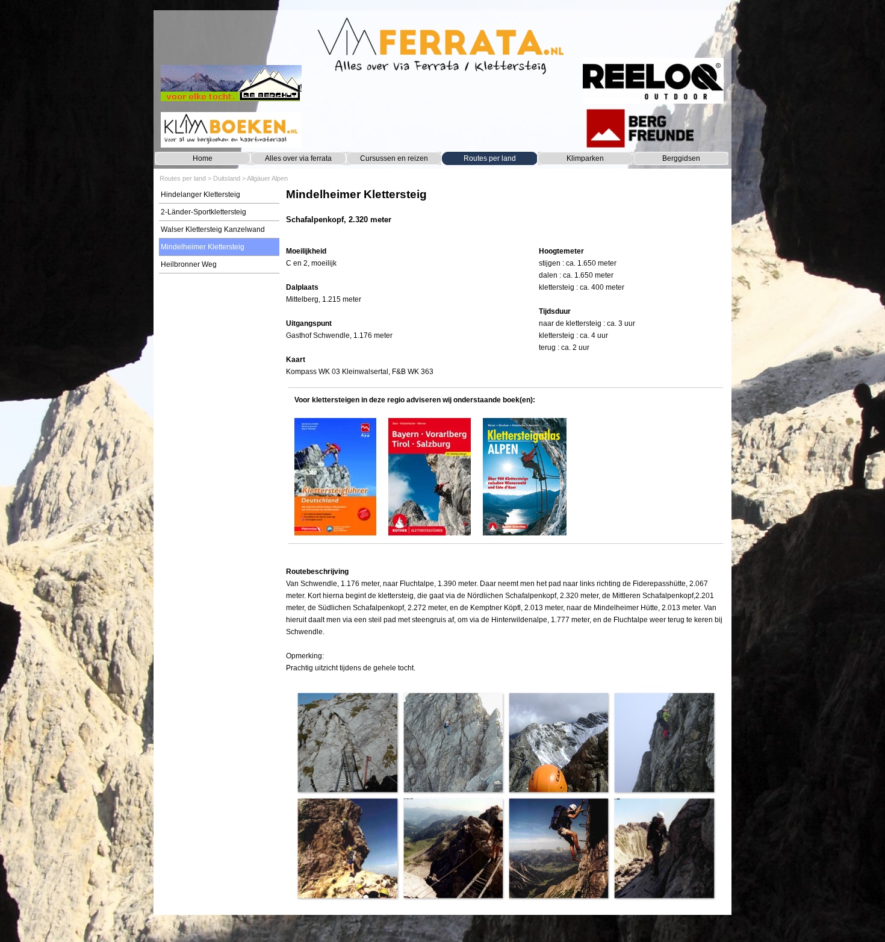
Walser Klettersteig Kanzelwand (213, 229)
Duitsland (226, 178)
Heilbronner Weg (189, 264)
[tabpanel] (505, 212)
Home (203, 158)
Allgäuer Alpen (267, 178)
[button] (347, 742)
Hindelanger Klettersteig (200, 194)
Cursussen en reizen (394, 158)
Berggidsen (681, 158)
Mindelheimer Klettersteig (202, 247)
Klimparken (585, 158)
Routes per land (490, 158)
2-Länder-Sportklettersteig (203, 212)
